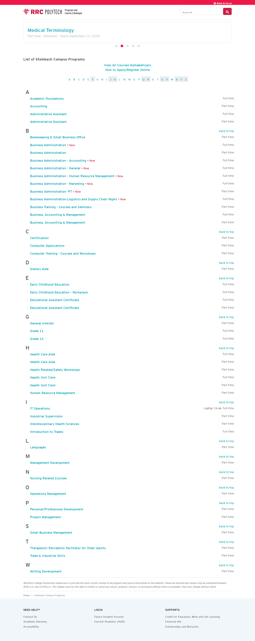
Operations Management (48, 493)
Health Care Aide (42, 353)
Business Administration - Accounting (58, 160)
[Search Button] (227, 11)
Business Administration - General (55, 167)
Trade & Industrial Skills (47, 555)
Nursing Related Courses (48, 477)
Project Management (45, 516)
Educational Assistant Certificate (54, 299)
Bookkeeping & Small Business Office (57, 136)
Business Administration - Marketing (57, 183)
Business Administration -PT (51, 191)
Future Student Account (109, 616)
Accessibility (31, 626)
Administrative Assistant (48, 113)
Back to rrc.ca (224, 3)
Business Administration (48, 144)
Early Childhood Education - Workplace (59, 291)
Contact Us (30, 616)
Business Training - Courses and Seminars (60, 206)
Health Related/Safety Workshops (55, 369)
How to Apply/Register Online (127, 69)
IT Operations (40, 408)
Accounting (38, 105)
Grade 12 (37, 338)
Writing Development (45, 571)
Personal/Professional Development (56, 508)
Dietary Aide (39, 268)
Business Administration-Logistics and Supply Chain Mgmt (73, 198)
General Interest (42, 322)
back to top (226, 130)
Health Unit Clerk (43, 377)
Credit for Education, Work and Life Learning (192, 616)
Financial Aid (173, 621)
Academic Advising (35, 621)
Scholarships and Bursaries (182, 626)
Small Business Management (51, 532)
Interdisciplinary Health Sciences (54, 423)
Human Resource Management (52, 392)
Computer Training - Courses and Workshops (63, 253)
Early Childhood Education (49, 284)
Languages (38, 446)
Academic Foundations (47, 98)
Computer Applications (47, 245)
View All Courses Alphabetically (127, 64)
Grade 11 (37, 330)
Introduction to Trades (46, 431)
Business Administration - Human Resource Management (72, 175)
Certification (39, 237)
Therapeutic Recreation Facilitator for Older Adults (68, 547)
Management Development (50, 462)
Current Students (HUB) (109, 621)
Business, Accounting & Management (57, 214)
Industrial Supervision (46, 415)
